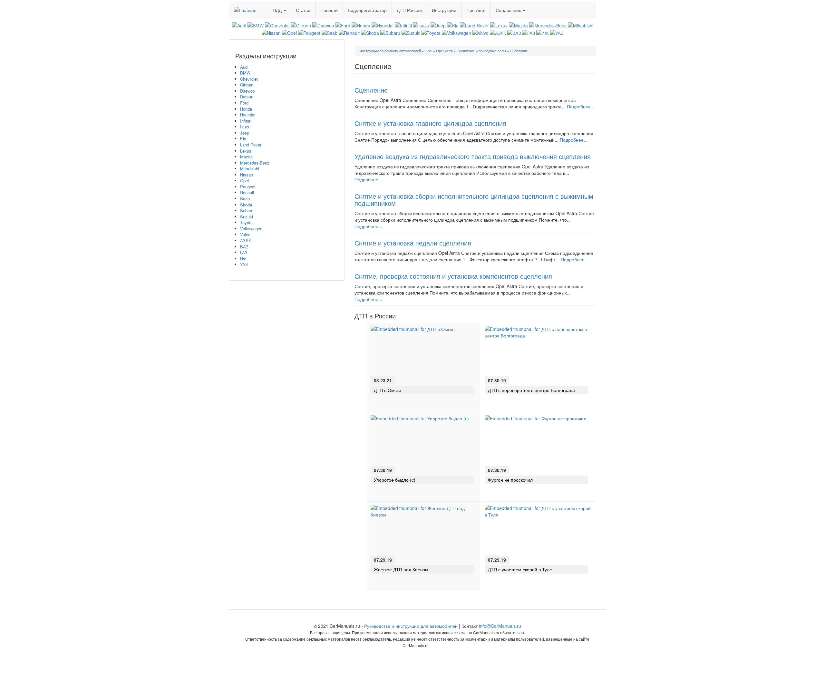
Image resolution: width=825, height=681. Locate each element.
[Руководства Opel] (289, 32)
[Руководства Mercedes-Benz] (548, 25)
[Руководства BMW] (256, 25)
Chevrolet (249, 79)
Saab (245, 198)
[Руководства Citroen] (301, 25)
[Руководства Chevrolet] (277, 25)
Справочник (509, 10)
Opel (244, 180)
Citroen (246, 85)
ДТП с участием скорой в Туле (520, 569)
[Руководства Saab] (329, 32)
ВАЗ (244, 247)
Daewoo (247, 91)
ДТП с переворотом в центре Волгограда (531, 390)
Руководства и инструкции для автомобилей (411, 626)
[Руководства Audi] (239, 25)
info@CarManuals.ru (500, 626)
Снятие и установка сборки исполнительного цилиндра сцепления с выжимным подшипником (473, 199)
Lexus (245, 151)
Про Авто (476, 10)
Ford (244, 103)
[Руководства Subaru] (390, 32)
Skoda (246, 205)
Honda (246, 109)
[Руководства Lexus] (499, 25)
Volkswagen (251, 228)
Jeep (244, 133)
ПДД (278, 10)
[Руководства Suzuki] (411, 32)
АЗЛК (245, 240)
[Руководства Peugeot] (309, 32)
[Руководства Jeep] (438, 25)
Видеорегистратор (367, 10)
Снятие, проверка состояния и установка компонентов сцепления (453, 276)
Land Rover (250, 145)
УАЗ (244, 264)
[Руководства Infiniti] (403, 25)
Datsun (246, 97)
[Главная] (247, 8)
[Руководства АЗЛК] (498, 32)
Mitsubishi (249, 168)
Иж (243, 258)
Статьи (303, 10)
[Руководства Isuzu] (421, 25)
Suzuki (246, 217)
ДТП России (409, 10)
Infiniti (245, 121)
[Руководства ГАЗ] (528, 32)
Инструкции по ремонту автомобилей (390, 50)
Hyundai (247, 115)
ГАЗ (244, 252)
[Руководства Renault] (349, 32)
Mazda (246, 157)
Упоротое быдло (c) (394, 479)
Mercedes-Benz (254, 163)
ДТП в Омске (387, 390)
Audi (244, 67)
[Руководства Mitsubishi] (580, 25)
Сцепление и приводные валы (481, 50)
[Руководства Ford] (342, 25)
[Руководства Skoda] (370, 32)
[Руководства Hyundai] (382, 25)
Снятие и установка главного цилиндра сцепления (430, 123)
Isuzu (245, 127)
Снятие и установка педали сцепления (412, 242)
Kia (243, 138)
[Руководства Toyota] (431, 32)
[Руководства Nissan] (271, 32)
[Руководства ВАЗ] (514, 32)
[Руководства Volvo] (480, 32)
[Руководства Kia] (453, 25)
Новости (329, 10)
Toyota (246, 222)
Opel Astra (444, 50)
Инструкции (444, 10)
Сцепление (519, 50)
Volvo (245, 234)
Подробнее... (581, 106)
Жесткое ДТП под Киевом (401, 569)
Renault (247, 192)
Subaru (246, 210)
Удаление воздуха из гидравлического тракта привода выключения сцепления (472, 156)
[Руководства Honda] (361, 25)
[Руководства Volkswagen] (456, 32)
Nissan (246, 175)
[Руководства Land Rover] (474, 25)
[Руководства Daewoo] (323, 25)
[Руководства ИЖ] (542, 32)
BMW (245, 73)
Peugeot (248, 187)
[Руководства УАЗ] (556, 32)
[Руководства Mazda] (518, 25)
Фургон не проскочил (510, 479)
